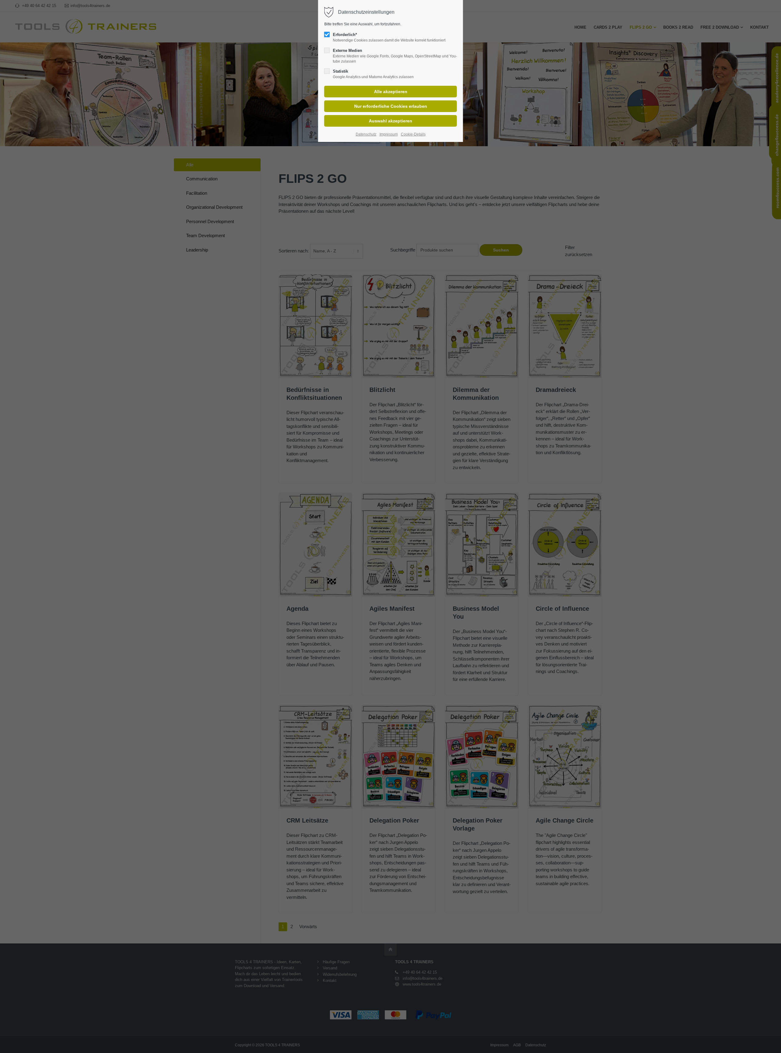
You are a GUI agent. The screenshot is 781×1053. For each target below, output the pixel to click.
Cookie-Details (413, 134)
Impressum (389, 134)
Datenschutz (366, 134)
